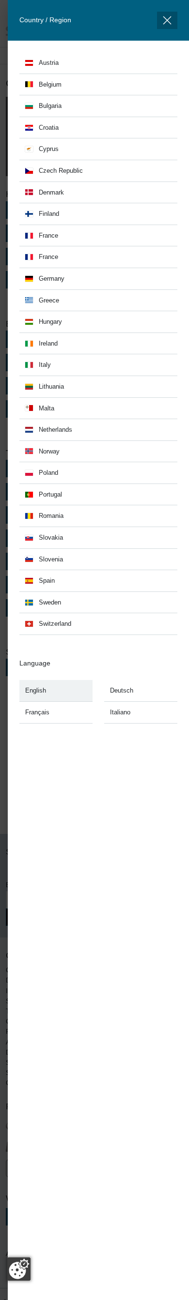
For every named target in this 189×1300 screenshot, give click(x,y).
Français (37, 712)
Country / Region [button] (45, 20)
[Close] (167, 20)
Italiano (120, 712)
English (35, 690)
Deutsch (121, 690)
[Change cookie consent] (19, 1269)
